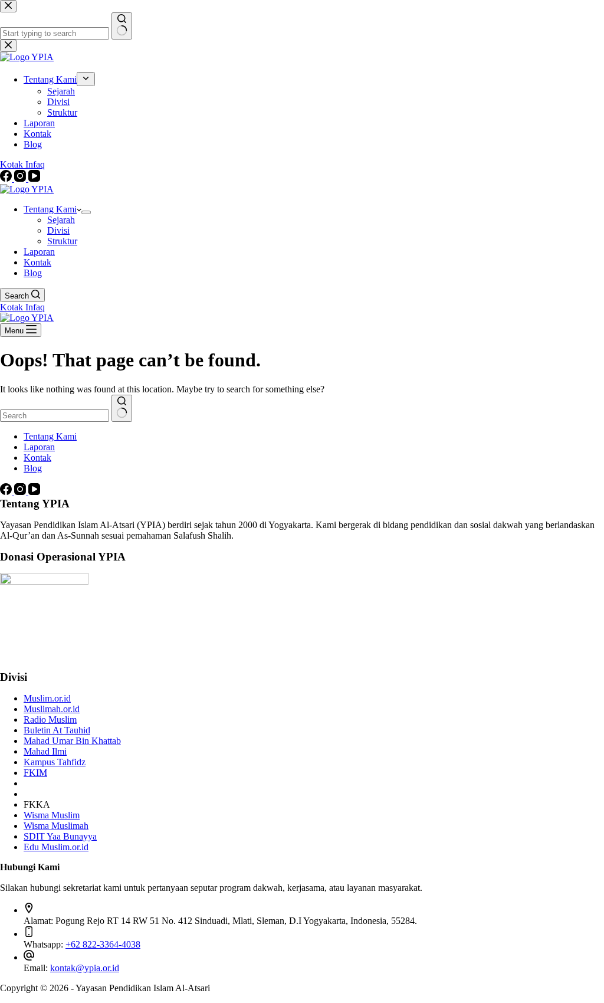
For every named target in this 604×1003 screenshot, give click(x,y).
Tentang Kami (50, 209)
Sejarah (61, 220)
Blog (33, 273)
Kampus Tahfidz (55, 762)
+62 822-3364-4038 (102, 944)
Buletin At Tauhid (57, 730)
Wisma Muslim (52, 815)
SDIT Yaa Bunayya (60, 836)
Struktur (62, 241)
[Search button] (121, 408)
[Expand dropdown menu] (86, 212)
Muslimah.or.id (52, 709)
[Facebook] (7, 492)
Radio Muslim (50, 719)
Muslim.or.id (47, 698)
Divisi (58, 230)
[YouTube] (34, 492)
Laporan (39, 252)
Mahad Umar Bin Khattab (72, 741)
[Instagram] (21, 492)
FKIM (35, 773)
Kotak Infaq (22, 307)
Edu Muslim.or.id (56, 847)
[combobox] (54, 415)
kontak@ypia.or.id (84, 968)
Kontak (37, 262)
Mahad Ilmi (45, 751)
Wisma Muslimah (56, 826)
